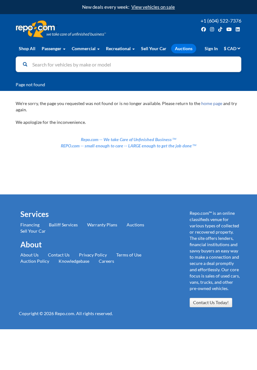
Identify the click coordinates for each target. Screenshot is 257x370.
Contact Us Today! (211, 302)
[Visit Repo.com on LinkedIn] (237, 29)
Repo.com (70, 29)
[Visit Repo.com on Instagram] (212, 29)
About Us (29, 254)
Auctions (183, 48)
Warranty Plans (102, 224)
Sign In (211, 48)
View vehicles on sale (153, 7)
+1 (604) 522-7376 (221, 21)
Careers (106, 261)
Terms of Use (128, 254)
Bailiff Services (63, 224)
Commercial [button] (84, 48)
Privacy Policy (93, 254)
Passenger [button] (52, 48)
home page (211, 103)
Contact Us (59, 254)
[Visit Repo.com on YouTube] (229, 29)
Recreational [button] (119, 48)
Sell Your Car (153, 48)
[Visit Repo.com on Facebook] (203, 29)
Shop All (27, 48)
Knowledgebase (74, 261)
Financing (29, 224)
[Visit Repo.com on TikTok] (220, 29)
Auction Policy (34, 261)
